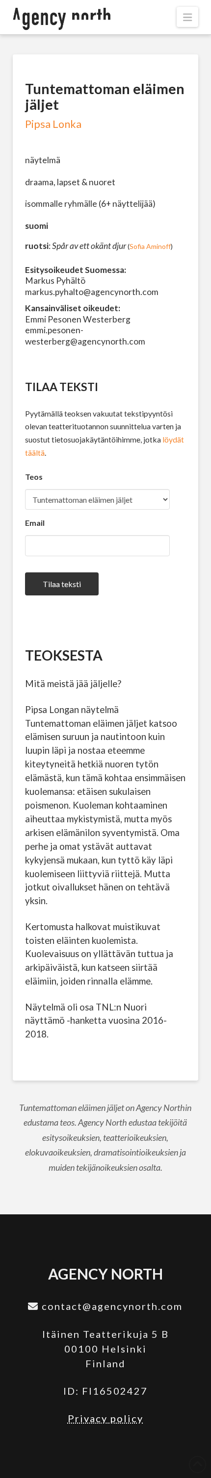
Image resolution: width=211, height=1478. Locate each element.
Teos (34, 476)
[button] (187, 17)
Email (35, 522)
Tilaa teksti (62, 584)
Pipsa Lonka (53, 124)
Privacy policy (105, 1418)
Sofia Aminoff (150, 246)
